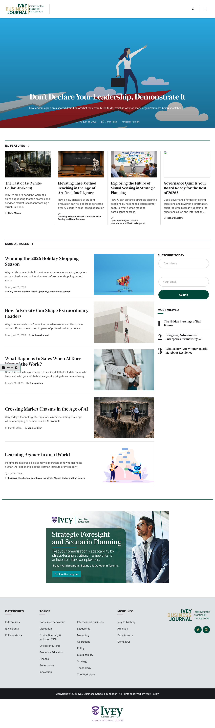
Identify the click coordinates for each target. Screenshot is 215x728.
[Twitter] (198, 629)
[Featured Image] (28, 164)
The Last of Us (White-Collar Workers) (23, 185)
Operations (83, 641)
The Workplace (86, 674)
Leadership (83, 628)
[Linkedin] (206, 629)
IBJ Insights (12, 628)
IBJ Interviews (13, 635)
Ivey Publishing (126, 622)
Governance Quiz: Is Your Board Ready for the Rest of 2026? (185, 187)
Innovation (45, 672)
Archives (122, 628)
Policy (80, 648)
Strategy (82, 661)
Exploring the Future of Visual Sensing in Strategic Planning (133, 187)
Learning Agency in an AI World (37, 454)
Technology (84, 668)
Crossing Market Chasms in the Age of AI (46, 409)
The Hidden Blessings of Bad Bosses (182, 323)
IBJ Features (12, 622)
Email (163, 273)
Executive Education (51, 652)
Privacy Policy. (150, 693)
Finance (44, 658)
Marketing (83, 635)
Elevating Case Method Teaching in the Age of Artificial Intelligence (77, 187)
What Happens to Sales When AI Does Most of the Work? (43, 361)
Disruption (45, 628)
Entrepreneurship (49, 645)
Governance (46, 665)
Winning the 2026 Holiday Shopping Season (42, 261)
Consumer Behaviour (52, 622)
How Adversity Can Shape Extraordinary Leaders (47, 313)
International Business (90, 622)
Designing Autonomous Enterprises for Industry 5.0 (183, 337)
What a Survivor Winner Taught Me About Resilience (186, 351)
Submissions (125, 635)
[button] (193, 9)
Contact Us (124, 641)
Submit (183, 294)
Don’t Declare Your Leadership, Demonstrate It (107, 96)
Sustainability (85, 654)
